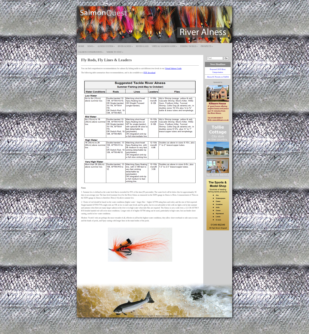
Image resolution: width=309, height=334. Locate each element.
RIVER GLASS (142, 46)
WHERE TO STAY (115, 52)
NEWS (90, 46)
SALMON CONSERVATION (90, 52)
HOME (81, 46)
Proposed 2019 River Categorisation (218, 70)
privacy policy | (155, 321)
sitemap (134, 321)
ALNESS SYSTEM (106, 46)
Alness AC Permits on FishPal (218, 77)
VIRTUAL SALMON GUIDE (164, 46)
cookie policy (143, 321)
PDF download (149, 73)
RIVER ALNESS (125, 46)
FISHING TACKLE (188, 46)
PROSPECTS (207, 46)
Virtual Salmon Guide (173, 68)
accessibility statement (169, 321)
